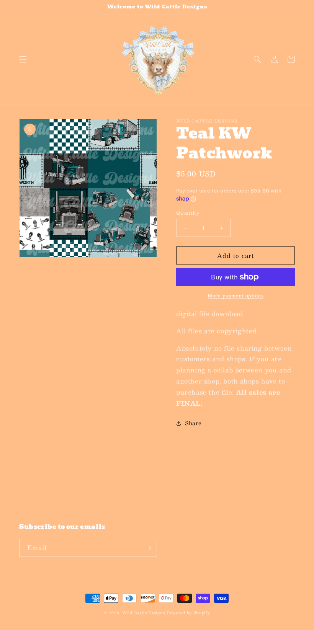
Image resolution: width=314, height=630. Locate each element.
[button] (23, 59)
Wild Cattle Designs (143, 612)
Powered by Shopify (188, 612)
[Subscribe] (148, 548)
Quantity (188, 213)
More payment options (235, 295)
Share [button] (193, 423)
